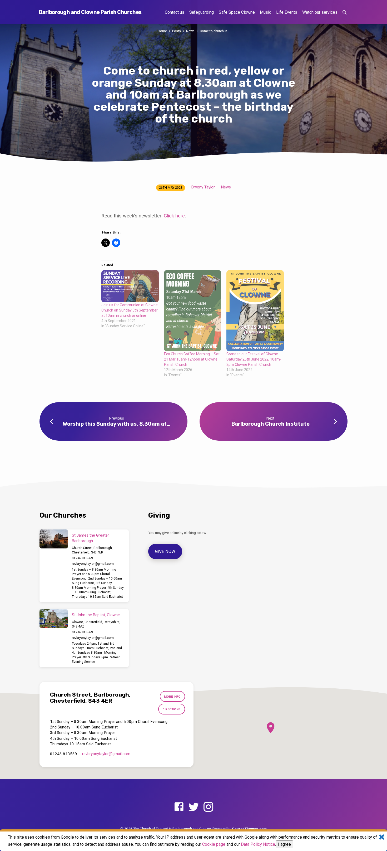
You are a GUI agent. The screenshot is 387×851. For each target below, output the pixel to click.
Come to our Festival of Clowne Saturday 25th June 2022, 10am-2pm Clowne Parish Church (253, 359)
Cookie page (213, 844)
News (190, 31)
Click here (174, 215)
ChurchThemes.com (249, 828)
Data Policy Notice (258, 844)
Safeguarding (201, 12)
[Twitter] (194, 807)
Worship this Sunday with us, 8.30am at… (117, 424)
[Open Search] (345, 12)
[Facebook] (179, 807)
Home (162, 31)
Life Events (286, 12)
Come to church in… (214, 31)
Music (265, 12)
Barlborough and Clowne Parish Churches (90, 12)
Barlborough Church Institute (270, 424)
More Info (172, 696)
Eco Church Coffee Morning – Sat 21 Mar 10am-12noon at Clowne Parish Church (192, 359)
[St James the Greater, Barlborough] (53, 538)
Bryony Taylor (203, 187)
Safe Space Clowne (237, 12)
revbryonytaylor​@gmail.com (93, 564)
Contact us (174, 12)
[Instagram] (208, 807)
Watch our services (320, 12)
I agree (284, 844)
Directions (171, 709)
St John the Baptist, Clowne (96, 614)
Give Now (165, 551)
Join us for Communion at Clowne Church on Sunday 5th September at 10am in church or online (129, 310)
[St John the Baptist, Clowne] (53, 618)
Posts (176, 31)
